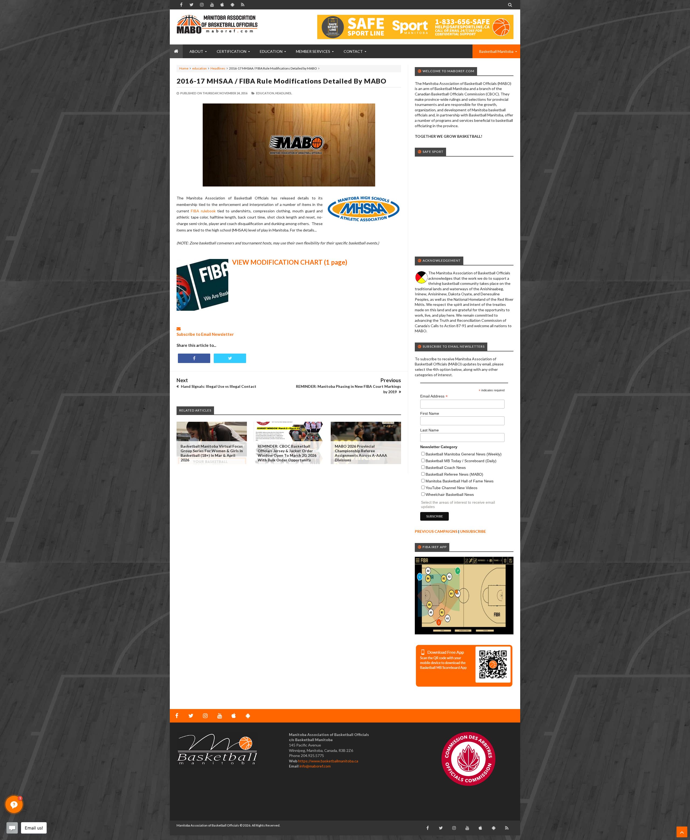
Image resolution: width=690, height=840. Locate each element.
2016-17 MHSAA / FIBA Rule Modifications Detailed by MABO (282, 81)
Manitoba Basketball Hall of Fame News (460, 481)
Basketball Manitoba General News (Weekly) (464, 454)
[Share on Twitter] (230, 358)
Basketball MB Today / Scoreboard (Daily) (461, 461)
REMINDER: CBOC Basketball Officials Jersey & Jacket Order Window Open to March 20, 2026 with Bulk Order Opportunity (287, 453)
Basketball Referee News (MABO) (454, 474)
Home (183, 68)
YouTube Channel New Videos (451, 488)
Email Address (434, 396)
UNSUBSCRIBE (473, 531)
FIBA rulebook (203, 211)
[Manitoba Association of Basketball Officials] (217, 27)
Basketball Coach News (446, 467)
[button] (14, 804)
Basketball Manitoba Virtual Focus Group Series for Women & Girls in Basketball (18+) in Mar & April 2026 (212, 453)
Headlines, (283, 93)
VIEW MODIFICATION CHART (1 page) (289, 262)
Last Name (429, 430)
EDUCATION (271, 51)
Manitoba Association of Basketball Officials (208, 825)
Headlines (218, 68)
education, (265, 93)
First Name (429, 413)
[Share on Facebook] (194, 358)
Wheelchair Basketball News (450, 494)
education (199, 68)
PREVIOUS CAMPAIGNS (436, 531)
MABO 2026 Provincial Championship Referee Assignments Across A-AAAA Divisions (361, 453)
